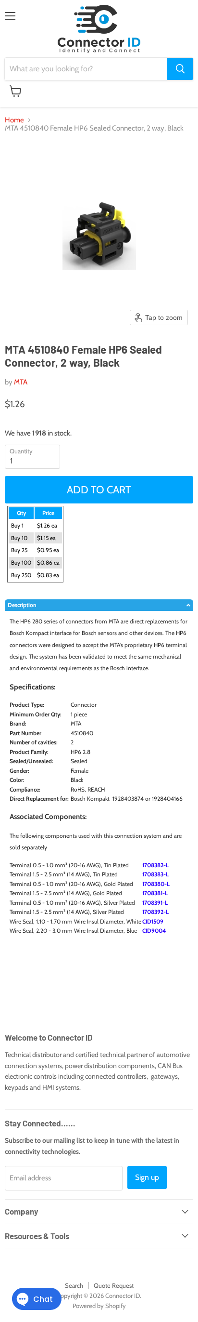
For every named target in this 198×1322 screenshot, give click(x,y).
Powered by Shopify (99, 1305)
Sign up (147, 1177)
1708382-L (155, 865)
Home (14, 120)
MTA (20, 382)
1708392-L (155, 911)
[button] (99, 605)
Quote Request (114, 1285)
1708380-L (156, 883)
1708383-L (155, 874)
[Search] (180, 69)
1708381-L (155, 893)
